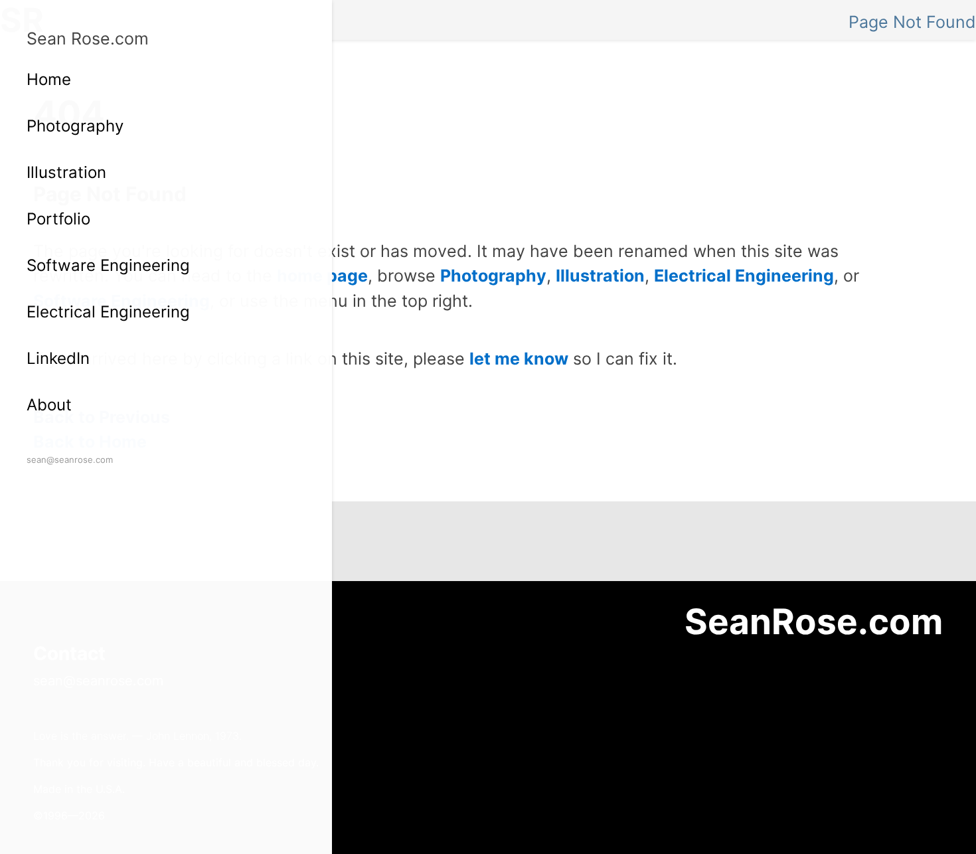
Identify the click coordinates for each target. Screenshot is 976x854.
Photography (75, 125)
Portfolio (58, 218)
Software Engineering (108, 265)
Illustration (66, 172)
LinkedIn (58, 358)
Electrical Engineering (108, 311)
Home (49, 79)
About (49, 404)
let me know (518, 359)
